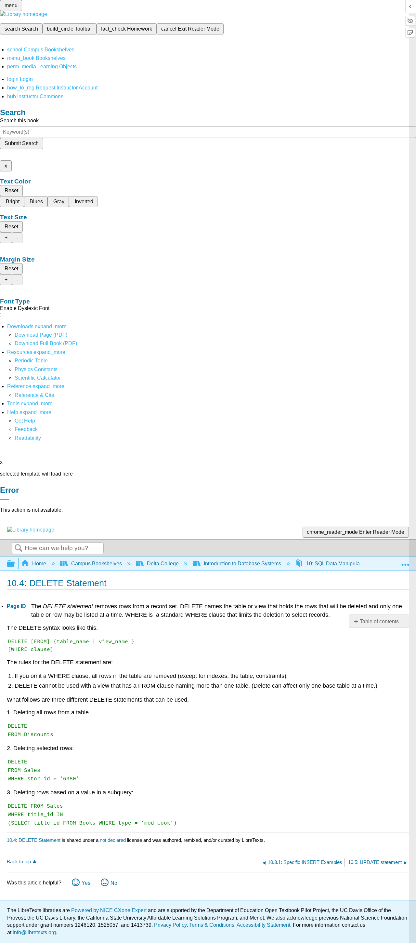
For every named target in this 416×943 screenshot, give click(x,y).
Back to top (19, 861)
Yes (86, 883)
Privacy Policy (170, 925)
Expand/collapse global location (405, 562)
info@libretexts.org (33, 932)
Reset (11, 190)
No (113, 883)
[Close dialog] (4, 499)
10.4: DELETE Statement (33, 840)
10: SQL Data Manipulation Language (349, 563)
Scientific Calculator (38, 378)
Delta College (163, 563)
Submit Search (22, 143)
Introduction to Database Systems (242, 563)
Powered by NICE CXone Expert (109, 910)
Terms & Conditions (211, 925)
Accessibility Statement (263, 925)
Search (18, 548)
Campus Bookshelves (96, 563)
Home (39, 563)
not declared (113, 840)
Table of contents (379, 621)
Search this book (19, 120)
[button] (26, 429)
